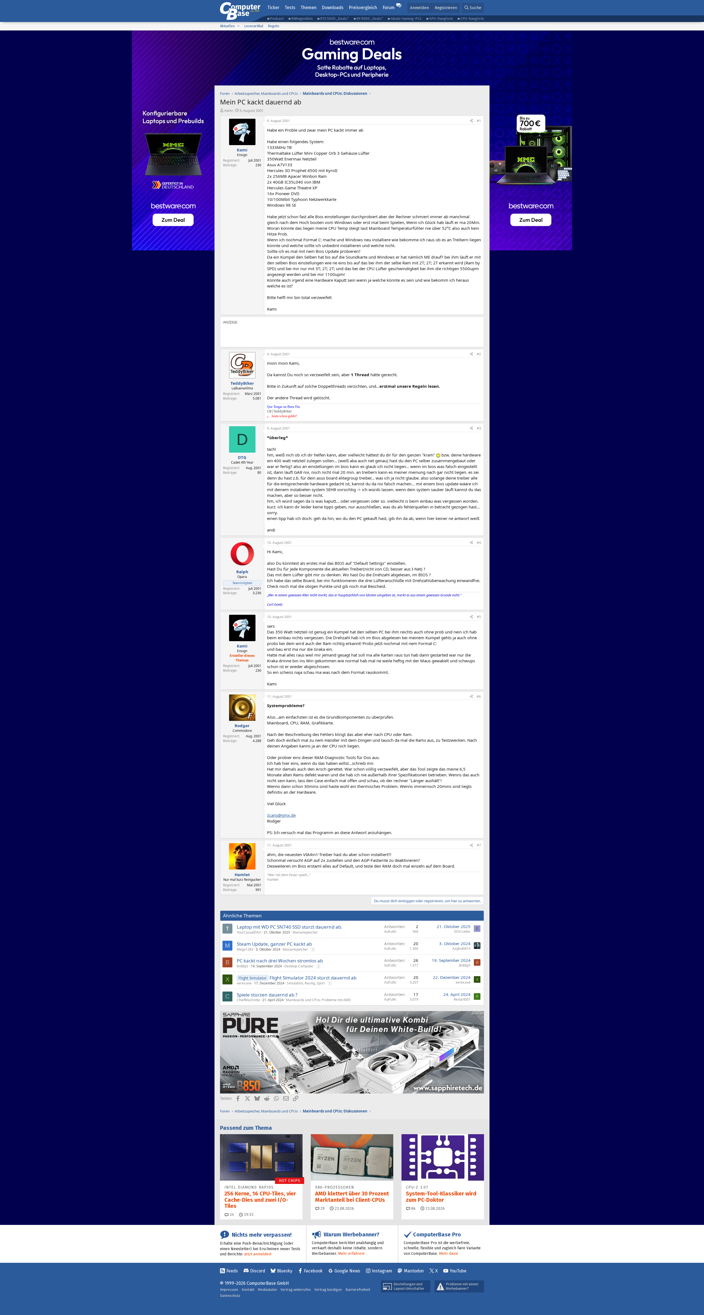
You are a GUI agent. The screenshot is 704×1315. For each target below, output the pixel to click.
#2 (479, 354)
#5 (479, 616)
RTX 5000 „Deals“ (334, 18)
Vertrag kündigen (328, 1290)
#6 (479, 696)
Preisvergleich (363, 7)
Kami (228, 110)
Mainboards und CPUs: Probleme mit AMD (318, 1000)
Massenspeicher (305, 932)
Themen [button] (309, 7)
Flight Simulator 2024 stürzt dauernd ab (313, 978)
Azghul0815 (461, 948)
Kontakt (248, 1290)
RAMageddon (302, 18)
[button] (238, 26)
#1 (479, 120)
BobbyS (242, 966)
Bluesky (284, 1271)
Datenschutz (230, 1296)
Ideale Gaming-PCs (406, 18)
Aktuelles (227, 26)
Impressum (229, 1290)
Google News (347, 1271)
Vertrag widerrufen (295, 1290)
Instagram (382, 1271)
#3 (479, 428)
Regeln (273, 26)
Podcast (277, 18)
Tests (290, 7)
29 (322, 1208)
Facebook (313, 1271)
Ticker (273, 7)
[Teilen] (471, 121)
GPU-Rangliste (441, 18)
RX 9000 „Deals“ (369, 18)
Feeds (232, 1271)
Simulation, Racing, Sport (306, 983)
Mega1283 (245, 949)
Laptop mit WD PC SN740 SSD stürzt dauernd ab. (289, 927)
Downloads (332, 7)
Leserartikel (253, 26)
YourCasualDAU (249, 932)
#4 (479, 542)
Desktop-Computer (299, 966)
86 (413, 1208)
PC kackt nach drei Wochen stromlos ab (280, 960)
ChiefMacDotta (248, 1000)
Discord (257, 1271)
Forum (389, 7)
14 (231, 1214)
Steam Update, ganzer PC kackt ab (274, 944)
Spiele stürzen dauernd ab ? (267, 995)
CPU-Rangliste (472, 18)
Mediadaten (267, 1290)
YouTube (458, 1271)
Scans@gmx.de (281, 815)
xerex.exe (244, 983)
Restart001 (462, 999)
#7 (479, 845)
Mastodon (414, 1271)
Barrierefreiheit (357, 1290)
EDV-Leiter (462, 931)
